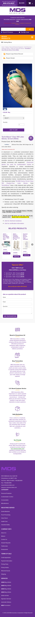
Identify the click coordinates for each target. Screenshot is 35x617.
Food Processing (5, 515)
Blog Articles (6, 582)
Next (32, 244)
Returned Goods (5, 571)
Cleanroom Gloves (6, 48)
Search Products (8, 32)
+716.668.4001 (18, 480)
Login (22, 3)
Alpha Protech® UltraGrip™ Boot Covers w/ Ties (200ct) (16, 237)
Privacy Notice (5, 567)
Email (4, 302)
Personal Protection (6, 493)
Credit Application (6, 557)
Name (4, 297)
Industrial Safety (5, 525)
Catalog (7, 47)
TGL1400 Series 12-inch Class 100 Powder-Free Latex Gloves (17, 182)
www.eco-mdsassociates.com (9, 487)
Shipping (3, 574)
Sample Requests (5, 543)
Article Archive (5, 595)
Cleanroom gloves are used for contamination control (17, 163)
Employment (4, 549)
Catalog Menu (7, 42)
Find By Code (25, 32)
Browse (5, 38)
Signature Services (6, 599)
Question (5, 306)
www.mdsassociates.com (7, 485)
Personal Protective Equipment (16, 47)
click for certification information (14, 223)
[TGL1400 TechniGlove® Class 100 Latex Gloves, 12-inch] (17, 86)
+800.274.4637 (10, 480)
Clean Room (4, 518)
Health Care (4, 521)
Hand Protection (27, 47)
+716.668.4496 (7, 483)
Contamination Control (7, 497)
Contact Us (4, 539)
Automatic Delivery (6, 602)
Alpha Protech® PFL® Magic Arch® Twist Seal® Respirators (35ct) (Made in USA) (6, 238)
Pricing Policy (4, 564)
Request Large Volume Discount (14, 54)
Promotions (5, 605)
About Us (3, 533)
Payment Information (6, 561)
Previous (3, 244)
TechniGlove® (6, 185)
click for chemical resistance (13, 221)
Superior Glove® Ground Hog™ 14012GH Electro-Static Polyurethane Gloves (26, 238)
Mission (3, 536)
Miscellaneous (5, 503)
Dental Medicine (5, 511)
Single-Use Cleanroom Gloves (17, 48)
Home (3, 47)
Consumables (4, 500)
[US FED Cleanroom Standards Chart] (5, 109)
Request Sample (10, 58)
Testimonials (4, 546)
